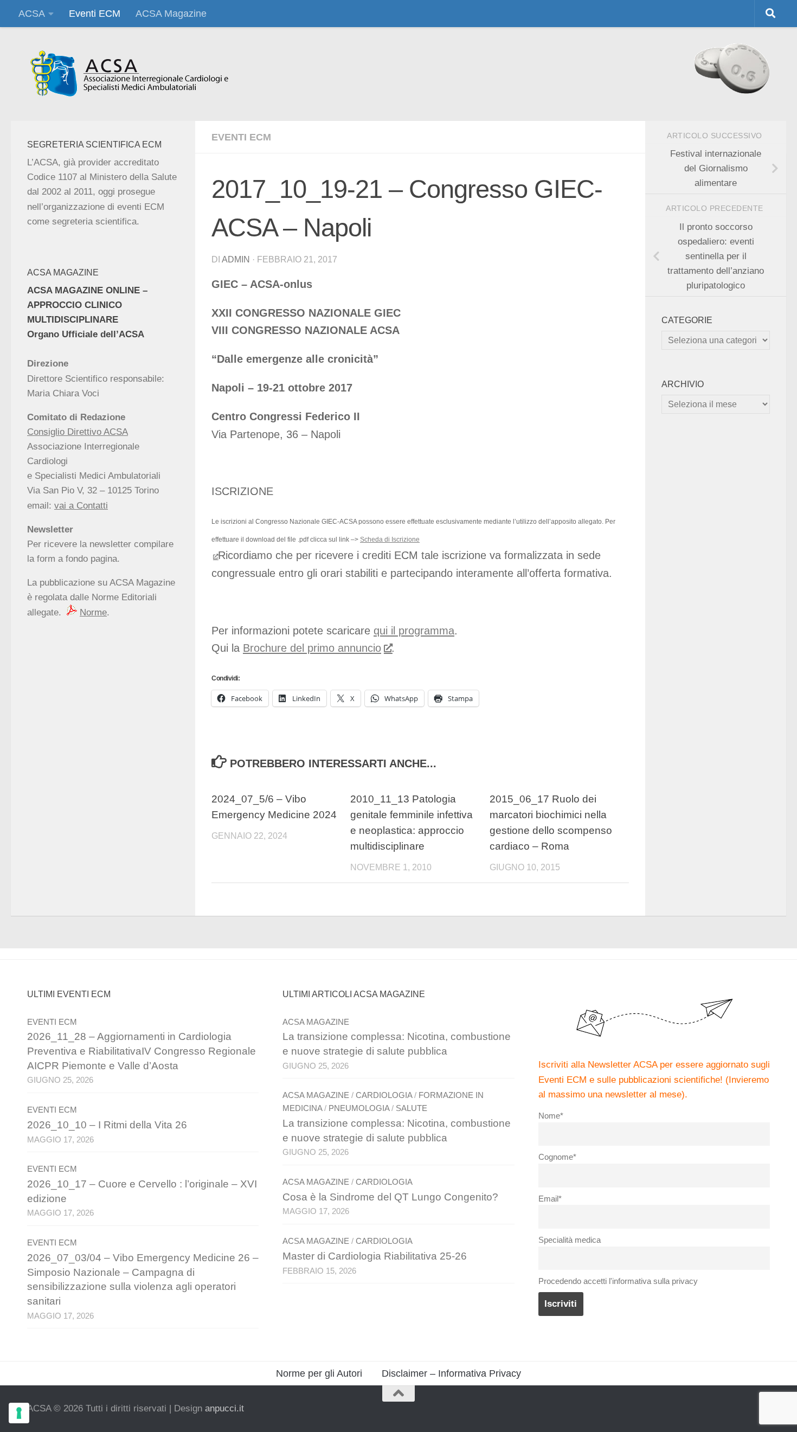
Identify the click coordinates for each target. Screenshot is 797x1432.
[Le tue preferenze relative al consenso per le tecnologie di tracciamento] (19, 1413)
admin (236, 259)
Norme (93, 612)
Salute (411, 1108)
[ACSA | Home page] (128, 74)
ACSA (31, 13)
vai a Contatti (81, 505)
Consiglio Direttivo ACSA (77, 432)
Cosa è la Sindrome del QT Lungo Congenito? (390, 1197)
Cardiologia (384, 1095)
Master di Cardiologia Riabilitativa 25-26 (374, 1256)
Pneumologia (359, 1108)
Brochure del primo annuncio (312, 648)
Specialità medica (569, 1239)
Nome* (550, 1115)
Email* (550, 1198)
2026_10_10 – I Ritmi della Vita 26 (107, 1125)
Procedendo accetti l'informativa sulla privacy (618, 1281)
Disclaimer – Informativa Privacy (451, 1373)
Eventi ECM (94, 13)
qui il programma (414, 631)
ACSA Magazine (171, 13)
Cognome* (557, 1156)
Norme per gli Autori (319, 1373)
